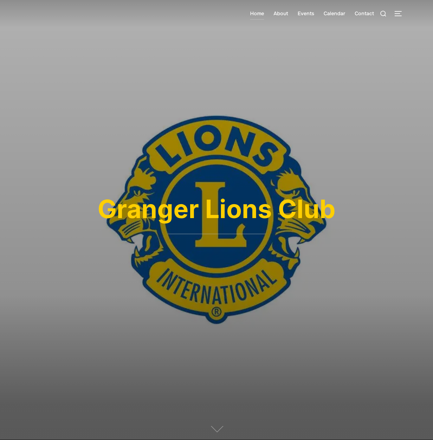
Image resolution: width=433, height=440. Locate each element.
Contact (364, 13)
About (281, 13)
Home (257, 13)
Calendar (334, 13)
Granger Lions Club (216, 208)
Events (306, 13)
